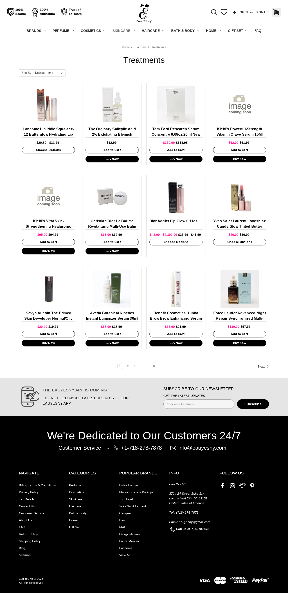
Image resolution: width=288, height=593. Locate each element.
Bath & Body (183, 31)
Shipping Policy (29, 541)
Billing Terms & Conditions (37, 485)
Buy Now (112, 159)
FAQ (257, 31)
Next (262, 366)
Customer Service (31, 513)
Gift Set (235, 31)
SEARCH (213, 12)
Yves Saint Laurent (132, 506)
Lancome (126, 548)
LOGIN (243, 12)
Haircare (151, 31)
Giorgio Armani (129, 534)
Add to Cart (112, 150)
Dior (122, 520)
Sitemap (25, 555)
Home (211, 31)
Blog (22, 548)
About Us (25, 520)
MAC (122, 527)
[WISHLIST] (224, 12)
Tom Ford (126, 499)
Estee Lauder (128, 485)
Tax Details (26, 499)
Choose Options (48, 150)
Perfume (61, 31)
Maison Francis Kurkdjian (137, 492)
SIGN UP (262, 12)
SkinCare (121, 31)
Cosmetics (91, 31)
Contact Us (27, 506)
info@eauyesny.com (202, 448)
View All (124, 555)
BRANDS (34, 31)
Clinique (125, 513)
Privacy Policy (28, 492)
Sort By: (27, 72)
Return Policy (28, 534)
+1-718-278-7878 (141, 448)
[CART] (276, 12)
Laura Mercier (129, 541)
